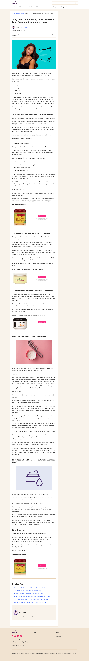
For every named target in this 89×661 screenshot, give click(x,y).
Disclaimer (58, 636)
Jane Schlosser (24, 27)
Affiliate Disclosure (60, 638)
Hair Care (14, 7)
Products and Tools (34, 7)
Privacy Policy (59, 635)
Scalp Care (56, 7)
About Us (36, 635)
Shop (66, 7)
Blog (62, 7)
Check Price (42, 215)
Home (13, 13)
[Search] (75, 3)
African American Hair (20, 13)
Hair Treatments (46, 7)
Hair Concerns (23, 7)
